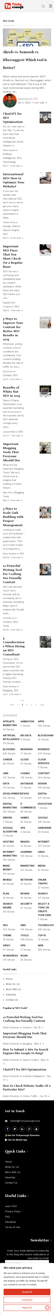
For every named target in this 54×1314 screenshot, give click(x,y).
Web (40, 945)
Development (12, 793)
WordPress (10, 955)
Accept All (27, 1292)
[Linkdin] (21, 1129)
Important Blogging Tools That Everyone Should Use (11, 452)
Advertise (11, 994)
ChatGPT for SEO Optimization (24, 1069)
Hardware (44, 827)
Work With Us (13, 989)
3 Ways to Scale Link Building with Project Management (13, 517)
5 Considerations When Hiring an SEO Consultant (14, 646)
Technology (9, 161)
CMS (5, 773)
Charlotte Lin (9, 618)
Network (26, 879)
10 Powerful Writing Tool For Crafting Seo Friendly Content (12, 574)
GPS (22, 827)
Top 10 (42, 935)
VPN (22, 945)
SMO (23, 925)
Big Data (25, 735)
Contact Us (12, 999)
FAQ (7, 1216)
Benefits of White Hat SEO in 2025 (11, 392)
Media (42, 865)
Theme (7, 935)
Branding (26, 749)
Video (6, 945)
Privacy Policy (13, 1211)
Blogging (19, 492)
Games (24, 817)
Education (45, 803)
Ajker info (7, 492)
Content (7, 375)
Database (26, 783)
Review (25, 893)
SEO (35, 98)
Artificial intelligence (34, 1076)
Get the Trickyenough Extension (24, 1135)
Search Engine (11, 230)
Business (44, 749)
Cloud (24, 759)
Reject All (27, 1307)
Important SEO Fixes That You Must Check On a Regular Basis (13, 256)
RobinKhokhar (23, 99)
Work (24, 955)
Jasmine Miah (9, 432)
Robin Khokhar (10, 554)
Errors (7, 817)
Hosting (8, 841)
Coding (25, 773)
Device (24, 793)
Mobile (7, 879)
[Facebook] (7, 1129)
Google (7, 226)
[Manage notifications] (47, 1307)
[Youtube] (36, 1129)
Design (42, 783)
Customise (27, 1300)
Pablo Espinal (9, 150)
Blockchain (45, 735)
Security (26, 903)
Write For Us (13, 984)
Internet (44, 841)
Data (6, 783)
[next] (36, 704)
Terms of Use (12, 1227)
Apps (41, 721)
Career (7, 759)
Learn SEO (11, 1206)
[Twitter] (14, 1129)
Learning (26, 851)
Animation (27, 721)
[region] (27, 1288)
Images (25, 841)
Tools (6, 496)
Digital (42, 793)
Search (16, 226)
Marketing (27, 865)
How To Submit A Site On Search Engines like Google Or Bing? (25, 1051)
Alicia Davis (8, 371)
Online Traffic (30, 1096)
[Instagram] (29, 1129)
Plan (6, 893)
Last (42, 704)
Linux (41, 851)
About (9, 978)
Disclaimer (10, 1221)
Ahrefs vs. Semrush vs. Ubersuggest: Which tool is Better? (25, 60)
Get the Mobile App (17, 1139)
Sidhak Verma (9, 222)
